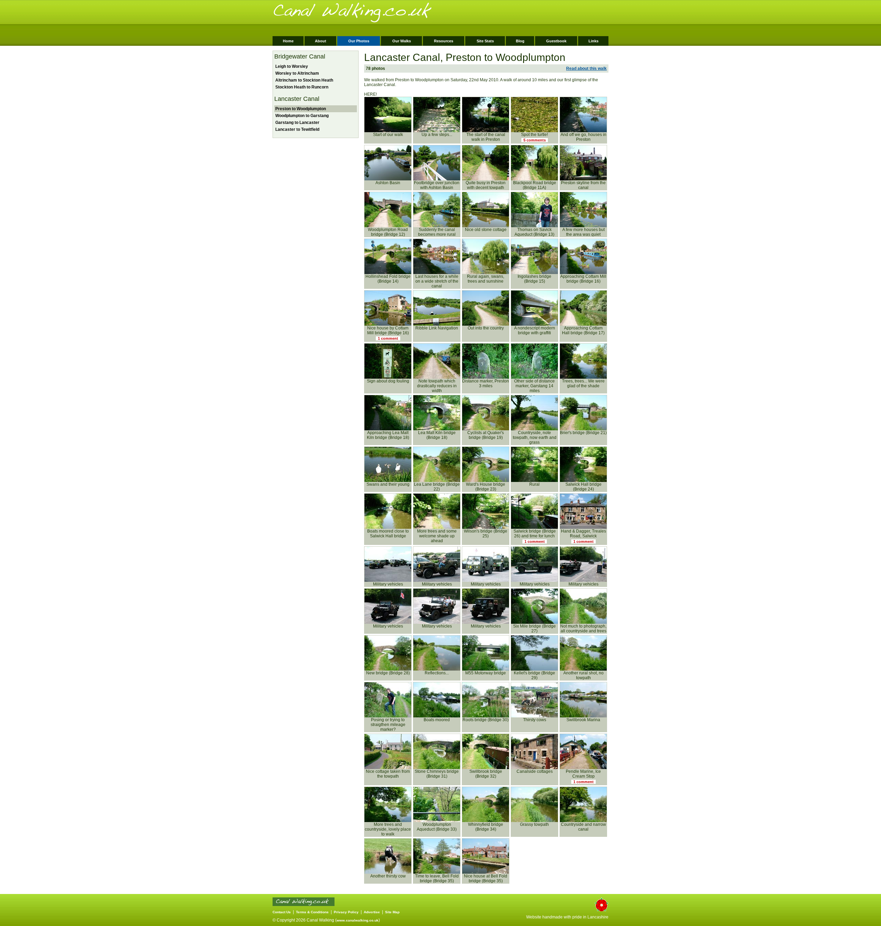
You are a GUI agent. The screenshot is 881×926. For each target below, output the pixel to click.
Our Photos (358, 41)
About (320, 41)
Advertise (372, 912)
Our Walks (401, 41)
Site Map (392, 912)
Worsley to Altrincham (296, 73)
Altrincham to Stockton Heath (303, 80)
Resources (443, 41)
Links (593, 41)
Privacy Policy (346, 912)
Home (288, 41)
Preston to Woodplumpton (300, 108)
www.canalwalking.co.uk (358, 920)
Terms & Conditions (312, 912)
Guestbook (556, 41)
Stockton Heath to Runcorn (301, 87)
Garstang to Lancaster (296, 122)
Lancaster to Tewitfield (296, 129)
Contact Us (282, 912)
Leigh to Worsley (291, 66)
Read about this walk (586, 68)
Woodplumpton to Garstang (301, 115)
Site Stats (485, 41)
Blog (520, 41)
